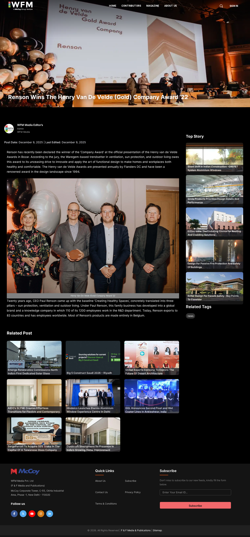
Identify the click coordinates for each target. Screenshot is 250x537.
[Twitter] (23, 513)
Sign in (234, 6)
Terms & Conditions (106, 503)
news (190, 315)
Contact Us (101, 492)
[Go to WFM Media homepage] (20, 6)
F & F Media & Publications (136, 530)
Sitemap (157, 530)
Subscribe (130, 480)
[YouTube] (32, 513)
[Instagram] (40, 513)
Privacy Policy (133, 492)
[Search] (221, 6)
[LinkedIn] (49, 513)
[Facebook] (14, 513)
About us (100, 480)
